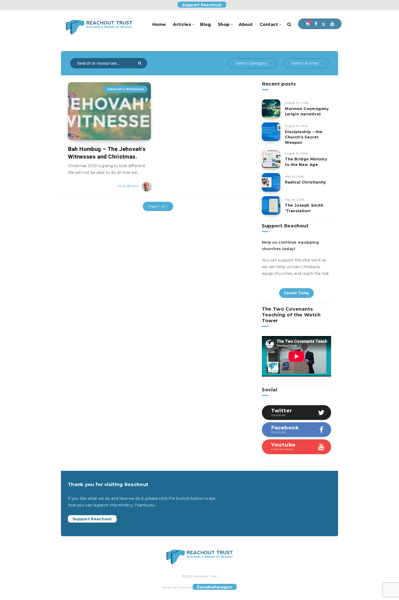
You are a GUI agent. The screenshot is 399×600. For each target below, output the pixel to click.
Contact (269, 24)
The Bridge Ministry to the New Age (306, 162)
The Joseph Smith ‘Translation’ (304, 208)
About (246, 24)
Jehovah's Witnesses (125, 89)
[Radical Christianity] (271, 182)
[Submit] (140, 62)
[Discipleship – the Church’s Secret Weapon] (271, 131)
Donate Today (296, 293)
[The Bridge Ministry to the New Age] (271, 159)
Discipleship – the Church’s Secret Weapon (304, 137)
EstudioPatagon (214, 587)
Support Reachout (202, 5)
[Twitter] (323, 24)
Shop (224, 24)
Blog (205, 24)
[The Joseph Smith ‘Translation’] (271, 205)
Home (159, 24)
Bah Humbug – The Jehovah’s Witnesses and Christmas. (107, 153)
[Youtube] (332, 24)
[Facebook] (315, 24)
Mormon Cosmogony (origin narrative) (307, 111)
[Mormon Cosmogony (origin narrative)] (271, 108)
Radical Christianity (305, 182)
